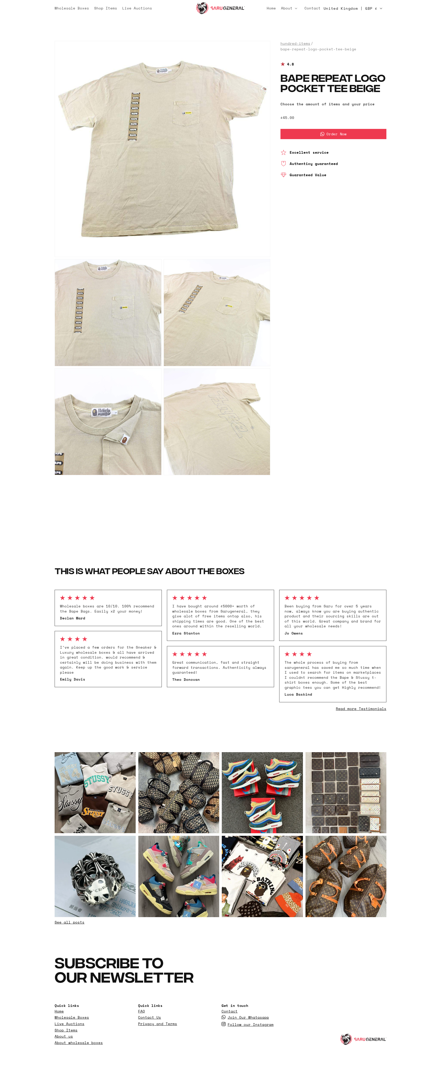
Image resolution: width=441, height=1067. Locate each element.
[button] (290, 8)
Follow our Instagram (251, 1024)
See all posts (69, 922)
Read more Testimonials (361, 708)
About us (64, 1036)
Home (59, 1011)
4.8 (290, 64)
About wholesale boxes (79, 1042)
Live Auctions (69, 1023)
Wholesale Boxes (72, 1017)
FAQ (141, 1011)
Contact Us (149, 1017)
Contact (230, 1011)
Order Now (336, 134)
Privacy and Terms (157, 1023)
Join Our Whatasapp (248, 1017)
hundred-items (295, 43)
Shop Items (66, 1030)
